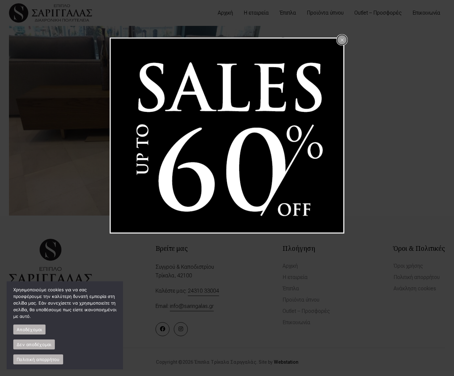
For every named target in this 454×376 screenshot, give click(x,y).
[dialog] (227, 136)
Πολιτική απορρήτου (38, 359)
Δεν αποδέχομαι (34, 344)
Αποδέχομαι (29, 329)
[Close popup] (342, 40)
